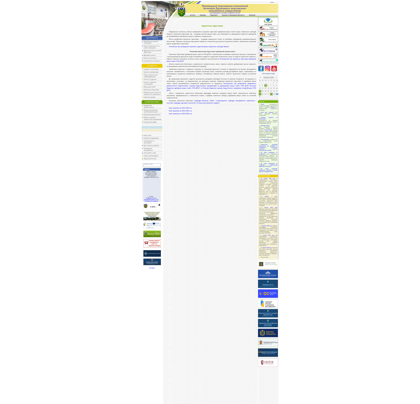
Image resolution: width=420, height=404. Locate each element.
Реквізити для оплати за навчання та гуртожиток (152, 93)
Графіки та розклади (151, 69)
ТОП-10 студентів (150, 79)
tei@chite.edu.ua (151, 198)
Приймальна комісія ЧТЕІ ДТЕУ (151, 42)
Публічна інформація (151, 138)
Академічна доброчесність (149, 106)
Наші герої (147, 135)
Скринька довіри (149, 97)
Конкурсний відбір (150, 122)
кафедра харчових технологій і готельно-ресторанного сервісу (196, 103)
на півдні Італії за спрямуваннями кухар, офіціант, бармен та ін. (268, 141)
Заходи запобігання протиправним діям (151, 111)
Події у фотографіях (151, 156)
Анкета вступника (150, 58)
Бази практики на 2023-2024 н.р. (180, 111)
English (272, 2)
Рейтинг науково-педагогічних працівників (152, 118)
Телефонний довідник (151, 201)
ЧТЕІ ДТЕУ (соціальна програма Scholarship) (268, 114)
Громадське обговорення (148, 149)
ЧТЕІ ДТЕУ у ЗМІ (150, 153)
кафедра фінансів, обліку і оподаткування (211, 100)
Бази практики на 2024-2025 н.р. (180, 113)
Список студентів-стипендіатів (150, 83)
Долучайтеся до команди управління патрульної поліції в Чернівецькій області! (268, 120)
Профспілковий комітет (152, 114)
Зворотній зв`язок (150, 159)
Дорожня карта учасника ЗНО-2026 (152, 51)
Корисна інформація (151, 72)
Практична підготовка (151, 90)
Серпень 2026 (268, 77)
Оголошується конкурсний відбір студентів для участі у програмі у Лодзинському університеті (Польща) (268, 107)
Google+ (152, 268)
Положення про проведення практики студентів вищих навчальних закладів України (199, 46)
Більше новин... (265, 257)
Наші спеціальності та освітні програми (151, 47)
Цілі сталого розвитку (151, 145)
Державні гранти (149, 55)
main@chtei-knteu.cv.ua (151, 199)
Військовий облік (149, 87)
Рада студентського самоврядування (151, 75)
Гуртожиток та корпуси (152, 61)
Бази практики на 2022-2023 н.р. (180, 108)
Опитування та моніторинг (149, 142)
